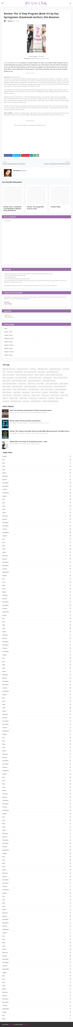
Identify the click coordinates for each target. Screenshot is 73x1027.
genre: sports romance (47, 389)
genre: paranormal (17, 386)
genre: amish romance (30, 372)
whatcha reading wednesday (50, 401)
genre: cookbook (39, 375)
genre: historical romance (9, 383)
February (37, 476)
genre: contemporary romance (24, 375)
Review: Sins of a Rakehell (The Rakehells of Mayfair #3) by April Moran (12, 208)
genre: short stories (33, 389)
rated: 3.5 (5, 398)
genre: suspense (7, 392)
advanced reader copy (9, 369)
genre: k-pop (31, 383)
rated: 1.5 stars (36, 395)
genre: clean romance (8, 375)
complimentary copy (54, 369)
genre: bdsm (41, 372)
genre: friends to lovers (35, 380)
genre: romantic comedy (19, 389)
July (37, 459)
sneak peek (6, 401)
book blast (33, 369)
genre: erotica (6, 380)
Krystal (10, 21)
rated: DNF (51, 398)
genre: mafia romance (52, 383)
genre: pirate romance (30, 386)
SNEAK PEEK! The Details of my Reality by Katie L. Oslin (28, 441)
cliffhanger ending (42, 369)
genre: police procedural (45, 386)
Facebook (7, 302)
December (37, 483)
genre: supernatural (60, 389)
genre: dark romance (21, 378)
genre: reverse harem (59, 386)
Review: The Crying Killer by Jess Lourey (35, 208)
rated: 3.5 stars (9, 345)
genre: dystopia (47, 378)
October (37, 489)
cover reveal (65, 369)
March (37, 473)
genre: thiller (16, 392)
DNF (6, 328)
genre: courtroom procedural (54, 375)
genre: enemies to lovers (60, 378)
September (37, 493)
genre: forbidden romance (19, 380)
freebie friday (18, 372)
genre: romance (7, 389)
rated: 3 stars (9, 342)
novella (62, 392)
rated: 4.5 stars (9, 352)
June (37, 463)
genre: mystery (64, 383)
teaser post (26, 401)
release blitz (59, 398)
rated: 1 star (8, 332)
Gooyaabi (26, 1024)
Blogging (11, 1024)
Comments (10, 317)
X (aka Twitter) (8, 304)
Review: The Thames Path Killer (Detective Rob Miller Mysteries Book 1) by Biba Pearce (39, 431)
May (37, 466)
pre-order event (7, 395)
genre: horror (22, 383)
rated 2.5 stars (17, 395)
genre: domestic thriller (35, 378)
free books (10, 372)
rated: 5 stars (9, 355)
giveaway (45, 392)
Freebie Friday (55, 207)
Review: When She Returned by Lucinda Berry (25, 421)
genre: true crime (36, 392)
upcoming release (36, 401)
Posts (9, 315)
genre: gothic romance (49, 380)
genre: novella (6, 386)
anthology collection (22, 369)
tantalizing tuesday (16, 401)
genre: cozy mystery (8, 378)
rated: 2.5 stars (9, 338)
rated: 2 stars (9, 335)
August (37, 456)
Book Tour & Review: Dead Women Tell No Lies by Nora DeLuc (31, 410)
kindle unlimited (54, 392)
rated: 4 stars (9, 348)
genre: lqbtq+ (40, 383)
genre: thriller (25, 392)
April (37, 469)
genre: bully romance (52, 372)
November (37, 486)
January (37, 479)
